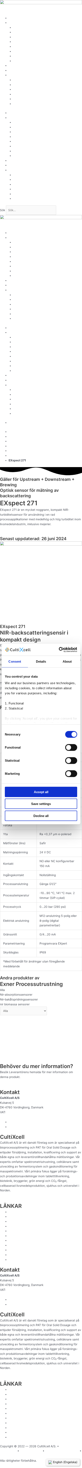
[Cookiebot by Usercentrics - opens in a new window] (59, 649)
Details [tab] (41, 661)
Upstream (19, 27)
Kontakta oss (21, 80)
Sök (2, 210)
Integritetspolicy (24, 94)
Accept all (41, 792)
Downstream (21, 32)
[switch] (71, 747)
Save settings (41, 804)
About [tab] (67, 661)
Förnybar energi (23, 56)
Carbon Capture (24, 61)
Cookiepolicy (8, 1455)
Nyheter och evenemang (30, 84)
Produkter (15, 22)
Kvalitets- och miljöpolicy (62, 1451)
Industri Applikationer (27, 46)
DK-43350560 (16, 1112)
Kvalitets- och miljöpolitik (29, 99)
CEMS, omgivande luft (28, 51)
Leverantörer (17, 65)
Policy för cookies (25, 103)
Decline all (41, 815)
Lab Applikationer (24, 41)
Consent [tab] (14, 661)
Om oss (14, 75)
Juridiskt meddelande (27, 89)
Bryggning (20, 37)
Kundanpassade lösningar (26, 70)
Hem (12, 18)
